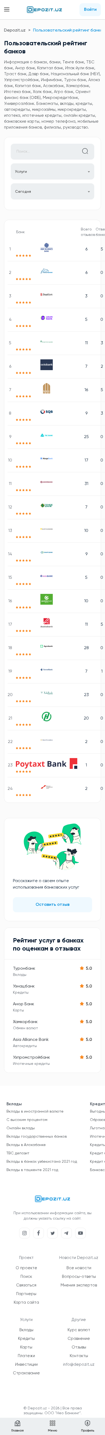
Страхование (26, 1373)
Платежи (26, 1356)
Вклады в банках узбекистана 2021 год (41, 1162)
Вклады (26, 1330)
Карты (26, 1347)
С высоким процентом (26, 1120)
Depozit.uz (15, 30)
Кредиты (26, 1339)
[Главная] (44, 9)
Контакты (79, 1356)
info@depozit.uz (78, 1364)
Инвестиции (26, 1364)
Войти (90, 10)
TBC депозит (17, 1153)
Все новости (78, 1268)
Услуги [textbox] (21, 172)
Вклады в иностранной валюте (35, 1111)
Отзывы (79, 1347)
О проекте (26, 1268)
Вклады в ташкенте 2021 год (32, 1170)
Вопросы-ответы (79, 1277)
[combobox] (52, 191)
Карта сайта (26, 1302)
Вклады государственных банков (36, 1136)
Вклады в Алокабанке (26, 1145)
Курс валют (79, 1330)
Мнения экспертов (79, 1285)
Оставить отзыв (52, 905)
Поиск (26, 1277)
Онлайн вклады (20, 1128)
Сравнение (79, 1339)
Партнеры (26, 1294)
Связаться (26, 1285)
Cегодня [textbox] (23, 192)
